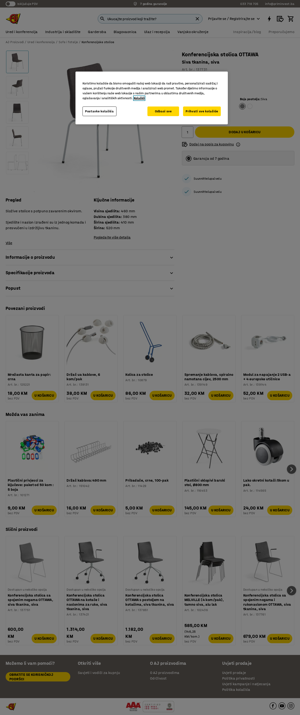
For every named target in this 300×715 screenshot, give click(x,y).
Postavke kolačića (99, 111)
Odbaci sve (163, 111)
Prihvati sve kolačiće (202, 111)
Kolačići (139, 98)
